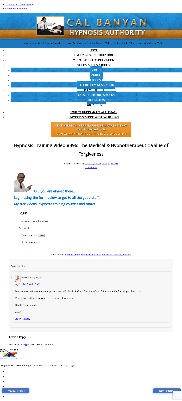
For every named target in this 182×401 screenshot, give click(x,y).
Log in (41, 235)
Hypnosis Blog (72, 254)
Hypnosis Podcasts (91, 254)
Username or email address (34, 221)
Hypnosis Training (111, 254)
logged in (28, 344)
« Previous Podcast (15, 390)
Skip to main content (16, 8)
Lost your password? (29, 241)
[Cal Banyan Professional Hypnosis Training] (91, 38)
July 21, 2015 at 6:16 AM (27, 284)
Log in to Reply (22, 318)
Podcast (126, 254)
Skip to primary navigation (19, 4)
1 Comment (91, 167)
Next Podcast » (167, 390)
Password (25, 228)
